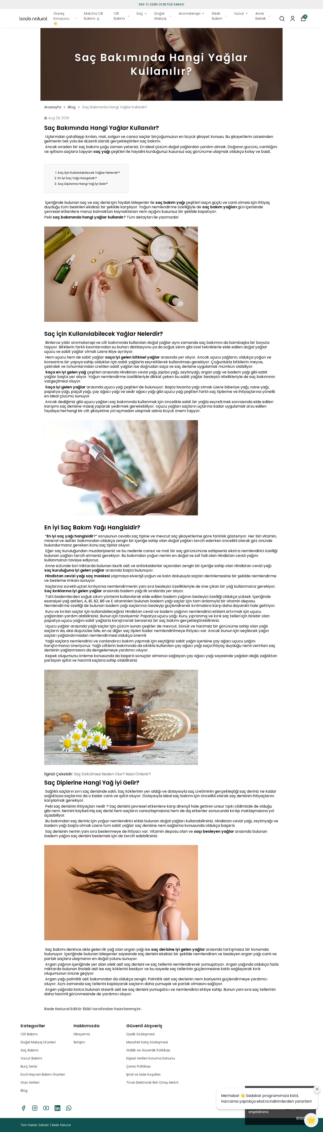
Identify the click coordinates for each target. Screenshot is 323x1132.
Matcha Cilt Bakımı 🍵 (93, 16)
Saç (139, 13)
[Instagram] (35, 1108)
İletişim (79, 1042)
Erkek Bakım (217, 16)
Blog (71, 107)
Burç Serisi (29, 1066)
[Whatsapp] (69, 1108)
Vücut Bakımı (31, 1058)
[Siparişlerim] (293, 19)
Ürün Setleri (30, 1082)
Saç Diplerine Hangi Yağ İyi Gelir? (83, 184)
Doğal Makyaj (160, 16)
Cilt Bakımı (119, 16)
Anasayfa (52, 107)
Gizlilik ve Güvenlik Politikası (148, 1050)
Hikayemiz (82, 1034)
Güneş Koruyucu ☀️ (61, 18)
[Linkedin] (57, 1108)
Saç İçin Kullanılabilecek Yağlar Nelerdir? (89, 172)
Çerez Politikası (138, 1066)
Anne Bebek (260, 16)
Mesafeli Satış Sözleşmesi (147, 1042)
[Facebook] (23, 1108)
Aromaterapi (189, 13)
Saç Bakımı (29, 1050)
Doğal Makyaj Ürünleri (38, 1042)
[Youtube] (46, 1108)
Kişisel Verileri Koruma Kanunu (150, 1058)
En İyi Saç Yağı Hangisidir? (77, 178)
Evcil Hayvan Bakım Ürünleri (43, 1074)
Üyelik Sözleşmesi (140, 1034)
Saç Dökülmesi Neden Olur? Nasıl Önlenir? (112, 774)
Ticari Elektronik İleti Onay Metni (152, 1082)
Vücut (239, 13)
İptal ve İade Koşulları (143, 1074)
